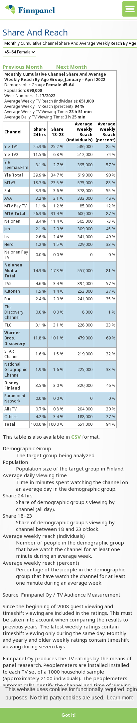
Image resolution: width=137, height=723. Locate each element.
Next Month (71, 66)
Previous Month (23, 66)
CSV (76, 436)
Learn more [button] (120, 697)
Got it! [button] (69, 715)
